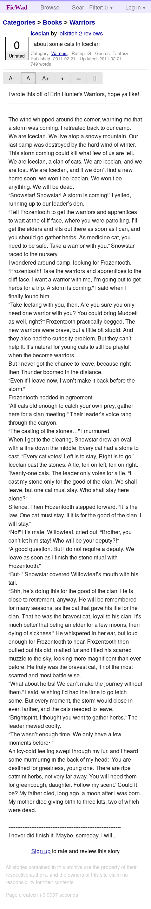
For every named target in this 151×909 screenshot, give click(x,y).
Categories (19, 22)
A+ (45, 78)
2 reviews (91, 33)
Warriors (82, 22)
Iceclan (40, 34)
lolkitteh (68, 33)
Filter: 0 (98, 7)
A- (11, 78)
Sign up (41, 851)
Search (81, 7)
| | (94, 78)
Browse (49, 7)
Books (52, 22)
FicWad (16, 7)
